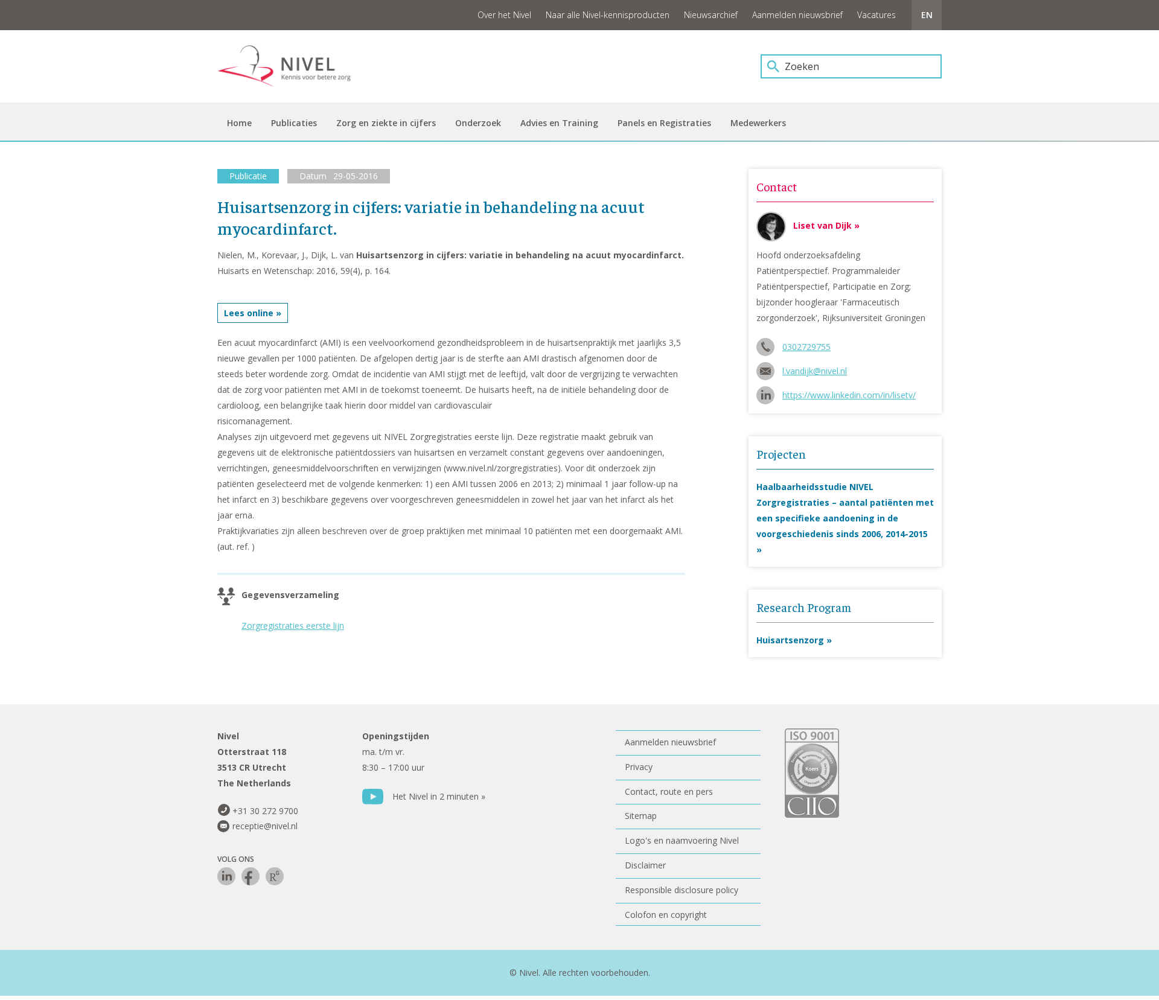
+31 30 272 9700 (265, 811)
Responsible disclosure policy (681, 890)
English (927, 15)
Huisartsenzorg (790, 640)
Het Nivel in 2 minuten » (438, 796)
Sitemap (641, 815)
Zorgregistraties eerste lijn (292, 625)
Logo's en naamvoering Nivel (682, 840)
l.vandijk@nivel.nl (814, 371)
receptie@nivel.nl (265, 826)
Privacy (639, 766)
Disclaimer (645, 865)
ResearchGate (275, 876)
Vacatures (876, 15)
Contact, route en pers (669, 791)
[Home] (292, 66)
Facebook (250, 876)
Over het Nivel (504, 15)
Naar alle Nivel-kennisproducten (607, 15)
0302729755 (806, 346)
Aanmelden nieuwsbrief (797, 15)
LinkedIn (226, 876)
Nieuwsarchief (711, 15)
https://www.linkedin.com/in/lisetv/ (849, 395)
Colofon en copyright (666, 914)
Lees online (248, 313)
